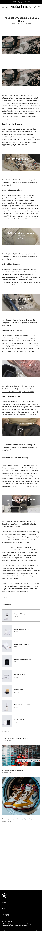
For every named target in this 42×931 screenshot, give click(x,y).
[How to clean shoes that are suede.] (21, 755)
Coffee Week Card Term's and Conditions (15, 738)
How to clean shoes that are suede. (12, 770)
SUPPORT (5, 915)
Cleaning (29, 320)
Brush (11, 256)
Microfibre (6, 325)
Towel (12, 325)
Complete (5, 256)
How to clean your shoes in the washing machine (17, 819)
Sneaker (22, 320)
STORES (4, 903)
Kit (33, 320)
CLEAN (4, 909)
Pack (15, 256)
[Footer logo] (4, 895)
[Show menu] (3, 7)
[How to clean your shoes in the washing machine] (21, 796)
